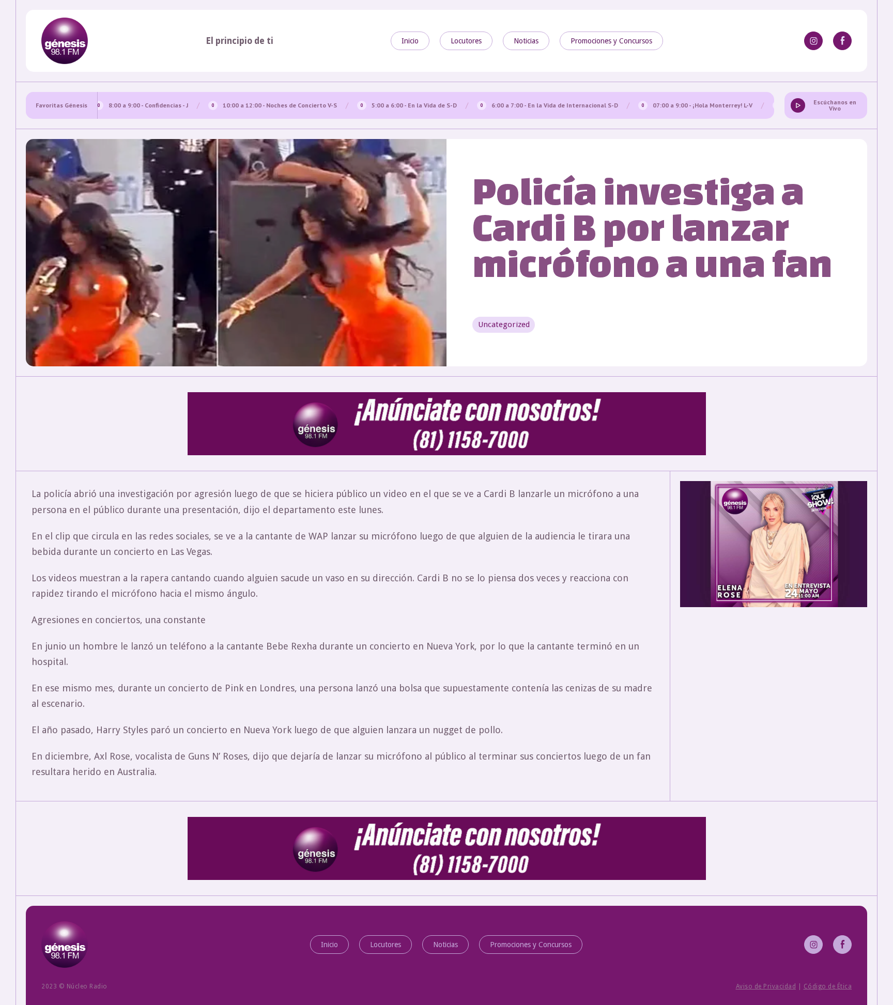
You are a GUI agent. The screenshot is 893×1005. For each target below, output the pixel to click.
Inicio (410, 41)
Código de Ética (828, 986)
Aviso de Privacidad (766, 986)
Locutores (466, 41)
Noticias (526, 41)
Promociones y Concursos (611, 41)
